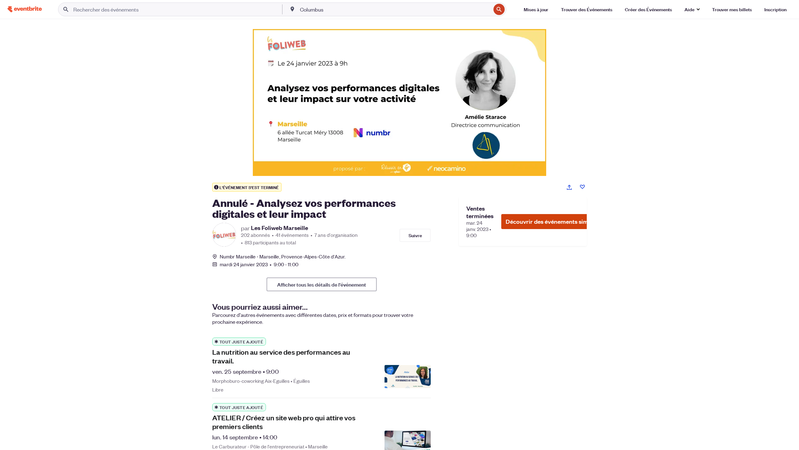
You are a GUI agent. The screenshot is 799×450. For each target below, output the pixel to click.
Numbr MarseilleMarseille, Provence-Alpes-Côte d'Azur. (283, 256)
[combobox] (394, 9)
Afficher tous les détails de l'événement (321, 284)
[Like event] (582, 186)
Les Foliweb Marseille (279, 228)
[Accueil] (24, 9)
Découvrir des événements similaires (555, 221)
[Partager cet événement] (569, 187)
